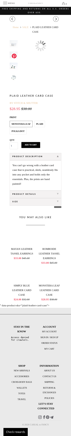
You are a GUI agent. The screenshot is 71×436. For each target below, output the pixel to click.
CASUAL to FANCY (39, 424)
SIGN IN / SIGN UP (49, 337)
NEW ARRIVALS (22, 370)
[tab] (35, 157)
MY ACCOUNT (49, 331)
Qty (12, 140)
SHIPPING (49, 382)
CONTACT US (49, 376)
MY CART (49, 349)
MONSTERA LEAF (21, 124)
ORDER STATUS (49, 343)
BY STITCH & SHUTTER (24, 103)
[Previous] (13, 19)
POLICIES (49, 398)
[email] (51, 418)
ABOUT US (49, 370)
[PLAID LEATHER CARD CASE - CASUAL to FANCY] (40, 46)
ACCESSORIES (21, 376)
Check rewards (15, 432)
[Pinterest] (47, 418)
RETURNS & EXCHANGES (49, 390)
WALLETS (22, 388)
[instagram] (40, 418)
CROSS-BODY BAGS (22, 382)
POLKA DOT (18, 131)
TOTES (21, 393)
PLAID (39, 124)
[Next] (56, 19)
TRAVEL (22, 399)
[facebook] (44, 418)
